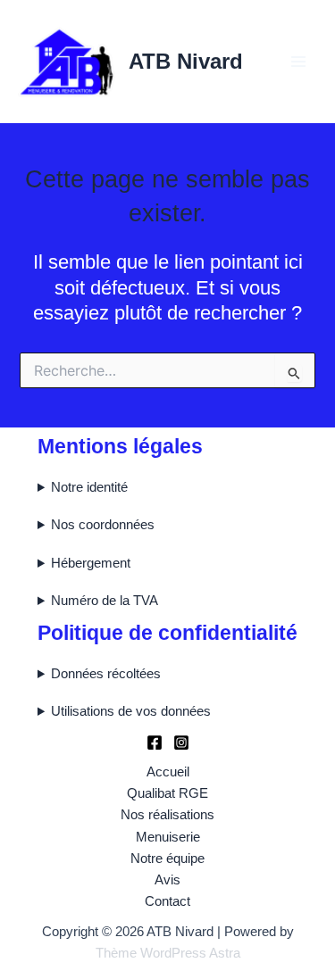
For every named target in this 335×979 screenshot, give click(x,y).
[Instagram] (181, 742)
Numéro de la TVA (104, 600)
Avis (167, 880)
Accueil (168, 772)
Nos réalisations (167, 815)
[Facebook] (155, 742)
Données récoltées (106, 674)
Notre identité (89, 487)
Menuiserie (168, 837)
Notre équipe (167, 858)
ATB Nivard (186, 61)
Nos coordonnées (103, 525)
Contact (167, 901)
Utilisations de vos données (131, 711)
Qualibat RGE (167, 793)
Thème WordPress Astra (168, 953)
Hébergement (90, 563)
